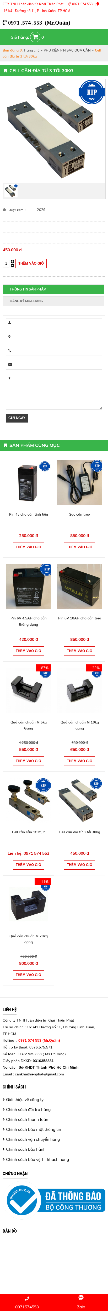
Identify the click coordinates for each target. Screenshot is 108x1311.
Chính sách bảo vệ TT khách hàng (37, 1159)
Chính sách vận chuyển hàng (33, 1139)
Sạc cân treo (79, 514)
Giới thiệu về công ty (25, 1099)
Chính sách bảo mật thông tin (33, 1129)
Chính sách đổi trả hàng (28, 1109)
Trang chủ (32, 50)
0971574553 (27, 1306)
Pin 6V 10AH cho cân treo (79, 618)
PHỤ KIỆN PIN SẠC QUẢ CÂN (67, 50)
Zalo (81, 1306)
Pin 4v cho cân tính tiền (28, 514)
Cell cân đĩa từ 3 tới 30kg (79, 832)
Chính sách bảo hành (26, 1149)
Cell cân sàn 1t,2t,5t (28, 832)
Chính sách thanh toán (27, 1119)
